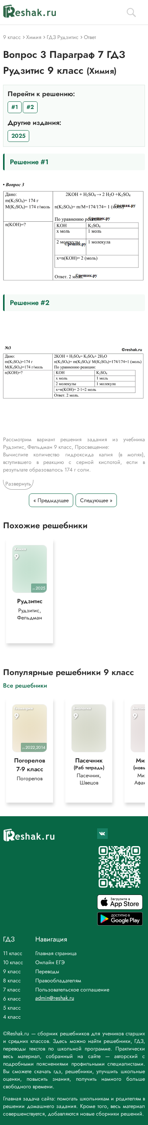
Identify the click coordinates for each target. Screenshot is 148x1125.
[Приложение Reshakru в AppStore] (120, 907)
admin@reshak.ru (54, 998)
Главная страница (56, 953)
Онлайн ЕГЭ (50, 962)
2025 (18, 136)
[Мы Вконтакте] (102, 833)
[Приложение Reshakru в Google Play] (120, 923)
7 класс (11, 989)
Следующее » (96, 500)
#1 (14, 107)
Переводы (47, 971)
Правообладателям (58, 980)
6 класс (12, 998)
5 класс (12, 1007)
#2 (30, 107)
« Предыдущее (51, 500)
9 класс (12, 971)
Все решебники (25, 685)
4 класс (12, 1017)
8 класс (12, 980)
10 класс (13, 962)
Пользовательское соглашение (72, 989)
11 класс (12, 953)
